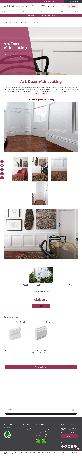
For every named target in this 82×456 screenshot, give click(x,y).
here (45, 12)
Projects (11, 22)
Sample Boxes (43, 6)
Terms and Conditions (66, 452)
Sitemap (76, 453)
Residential (19, 22)
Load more (41, 305)
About (49, 6)
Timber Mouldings (27, 428)
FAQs (46, 434)
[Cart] (62, 1)
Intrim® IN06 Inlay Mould (13, 348)
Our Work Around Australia (39, 431)
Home (5, 22)
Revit (46, 436)
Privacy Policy (74, 452)
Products (17, 6)
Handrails (25, 431)
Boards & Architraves (27, 429)
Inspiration (24, 6)
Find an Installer (62, 6)
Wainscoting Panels (27, 433)
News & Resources (33, 6)
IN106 (46, 91)
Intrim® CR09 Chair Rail (38, 348)
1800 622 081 (50, 1)
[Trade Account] (56, 1)
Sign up (69, 436)
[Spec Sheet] (59, 1)
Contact (54, 6)
